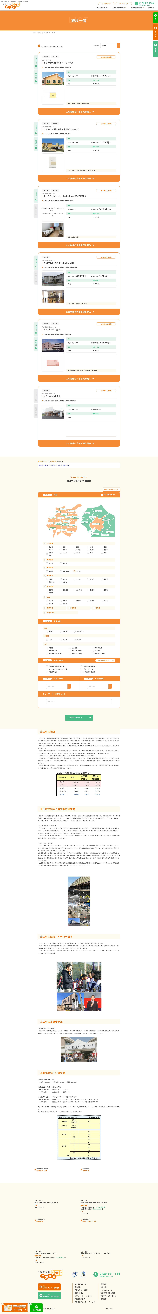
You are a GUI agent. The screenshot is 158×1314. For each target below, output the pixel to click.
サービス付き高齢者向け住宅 (58, 669)
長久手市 (79, 590)
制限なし (52, 631)
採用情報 (103, 1284)
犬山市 (92, 579)
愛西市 (65, 601)
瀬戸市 (51, 590)
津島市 (78, 601)
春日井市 (66, 465)
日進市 (92, 590)
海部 (48, 597)
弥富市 (51, 603)
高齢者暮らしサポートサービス (85, 1302)
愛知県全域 (50, 613)
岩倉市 (65, 582)
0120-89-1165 (85, 1256)
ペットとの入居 (77, 651)
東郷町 (106, 590)
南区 (91, 553)
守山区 (51, 547)
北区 (64, 547)
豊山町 (78, 571)
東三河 (98, 608)
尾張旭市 (65, 590)
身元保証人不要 (100, 653)
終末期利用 (98, 648)
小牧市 (60, 465)
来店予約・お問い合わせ (108, 1296)
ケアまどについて (80, 1284)
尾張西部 (50, 560)
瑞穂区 (106, 550)
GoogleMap (99, 1207)
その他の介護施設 (89, 672)
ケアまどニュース (106, 1290)
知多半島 (50, 608)
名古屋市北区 (43, 465)
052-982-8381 (39, 1261)
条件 (45, 644)
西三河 (74, 608)
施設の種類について (103, 660)
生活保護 (97, 651)
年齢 (45, 628)
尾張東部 (50, 586)
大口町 (78, 579)
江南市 (65, 579)
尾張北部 (50, 576)
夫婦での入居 (53, 651)
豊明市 (51, 593)
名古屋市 (50, 543)
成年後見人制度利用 (55, 653)
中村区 (51, 550)
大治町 (92, 601)
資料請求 (103, 1299)
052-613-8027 (85, 1212)
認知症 (51, 648)
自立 (50, 640)
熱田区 (51, 553)
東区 (91, 547)
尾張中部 (50, 568)
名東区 (65, 550)
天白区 (78, 553)
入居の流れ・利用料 (81, 1290)
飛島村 (65, 603)
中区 (105, 547)
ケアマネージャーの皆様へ (83, 1296)
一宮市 (51, 563)
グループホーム (88, 669)
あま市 (51, 601)
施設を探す (41, 32)
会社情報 (78, 1287)
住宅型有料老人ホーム (90, 666)
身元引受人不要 (77, 653)
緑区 (50, 555)
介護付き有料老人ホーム (57, 666)
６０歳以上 (66, 631)
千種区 (78, 550)
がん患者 (75, 648)
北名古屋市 (53, 465)
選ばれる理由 (79, 1293)
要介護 (79, 640)
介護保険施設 (53, 672)
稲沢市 (65, 563)
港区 (105, 553)
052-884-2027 (39, 1206)
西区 (77, 547)
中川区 (65, 553)
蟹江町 (106, 601)
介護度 (46, 636)
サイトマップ (109, 1308)
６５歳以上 (80, 631)
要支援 (65, 640)
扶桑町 (51, 579)
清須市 (51, 571)
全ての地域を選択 (109, 495)
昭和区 (92, 550)
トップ (34, 32)
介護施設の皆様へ (80, 1299)
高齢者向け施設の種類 (108, 1293)
